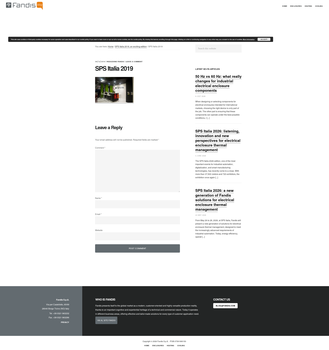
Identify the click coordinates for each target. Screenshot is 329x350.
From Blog (24, 5)
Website (99, 230)
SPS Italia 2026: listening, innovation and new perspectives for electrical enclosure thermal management (217, 140)
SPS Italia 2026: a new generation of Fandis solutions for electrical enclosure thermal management (214, 200)
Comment (100, 147)
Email (98, 214)
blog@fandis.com (225, 305)
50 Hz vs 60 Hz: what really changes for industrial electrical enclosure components (218, 83)
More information (249, 39)
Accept (264, 39)
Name (98, 198)
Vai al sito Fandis (106, 320)
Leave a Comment (134, 61)
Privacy (65, 322)
